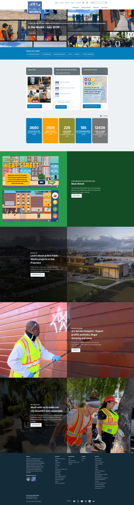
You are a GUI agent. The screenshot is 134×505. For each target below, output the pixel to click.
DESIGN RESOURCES (59, 54)
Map (82, 460)
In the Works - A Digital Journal (61, 469)
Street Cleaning (98, 460)
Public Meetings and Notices (60, 476)
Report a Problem (98, 458)
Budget (56, 460)
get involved (36, 424)
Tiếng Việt (78, 2)
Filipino (72, 2)
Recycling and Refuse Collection (101, 474)
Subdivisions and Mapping (100, 486)
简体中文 (67, 2)
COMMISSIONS (47, 54)
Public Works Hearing (65, 82)
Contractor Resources (99, 462)
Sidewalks (97, 481)
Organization (57, 472)
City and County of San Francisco (33, 501)
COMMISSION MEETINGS (63, 102)
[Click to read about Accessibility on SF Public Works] (87, 3)
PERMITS (77, 54)
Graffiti (96, 465)
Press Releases (58, 474)
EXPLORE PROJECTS (37, 274)
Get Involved (86, 7)
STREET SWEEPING (88, 54)
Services (104, 7)
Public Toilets (97, 472)
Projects (96, 7)
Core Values (57, 465)
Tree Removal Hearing (65, 93)
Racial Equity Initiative (59, 479)
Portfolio (83, 458)
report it (76, 350)
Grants (69, 458)
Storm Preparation (98, 476)
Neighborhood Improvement (73, 462)
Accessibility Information (60, 458)
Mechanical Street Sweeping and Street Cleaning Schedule (101, 479)
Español (62, 2)
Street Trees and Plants (99, 484)
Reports (56, 481)
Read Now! (32, 33)
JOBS (69, 54)
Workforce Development (60, 483)
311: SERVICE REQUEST (33, 54)
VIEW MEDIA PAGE (34, 106)
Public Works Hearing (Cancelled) (67, 87)
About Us (75, 7)
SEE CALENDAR (61, 106)
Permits (96, 467)
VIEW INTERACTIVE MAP (90, 106)
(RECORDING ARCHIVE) (63, 73)
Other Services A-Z (98, 488)
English (57, 2)
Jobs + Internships (72, 460)
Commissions (57, 462)
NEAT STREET (76, 195)
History (56, 467)
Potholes (96, 469)
